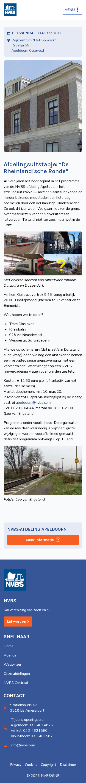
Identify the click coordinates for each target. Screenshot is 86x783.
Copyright (48, 764)
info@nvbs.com (23, 745)
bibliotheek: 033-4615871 (33, 736)
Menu (70, 10)
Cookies (31, 764)
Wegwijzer (12, 664)
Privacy (15, 764)
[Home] (10, 9)
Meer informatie (40, 540)
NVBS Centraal (16, 682)
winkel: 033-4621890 (29, 730)
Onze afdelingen (17, 673)
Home (9, 646)
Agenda (10, 655)
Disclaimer (68, 764)
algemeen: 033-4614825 (32, 725)
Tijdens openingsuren (28, 719)
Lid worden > (18, 621)
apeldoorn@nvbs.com (33, 402)
